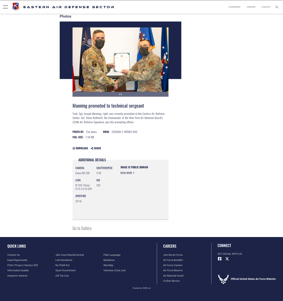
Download (81, 148)
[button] (5, 7)
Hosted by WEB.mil (141, 288)
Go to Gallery (82, 228)
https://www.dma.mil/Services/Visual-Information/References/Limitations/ (138, 210)
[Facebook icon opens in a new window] (220, 258)
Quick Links (16, 246)
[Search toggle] (277, 7)
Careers (169, 246)
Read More (127, 173)
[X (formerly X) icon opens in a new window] (227, 258)
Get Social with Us (230, 254)
